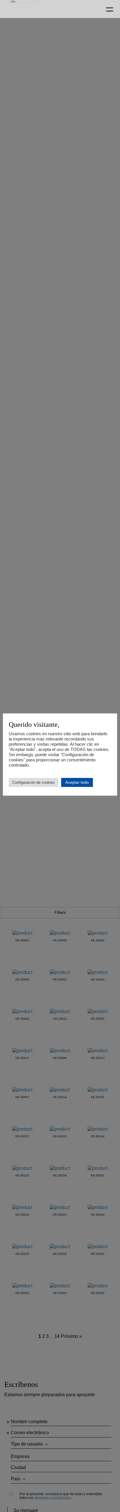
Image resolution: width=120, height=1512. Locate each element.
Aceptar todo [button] (77, 782)
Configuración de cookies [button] (33, 782)
